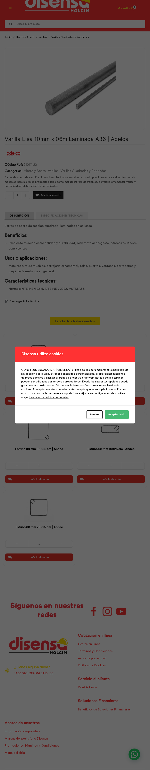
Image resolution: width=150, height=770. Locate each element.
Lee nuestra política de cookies (49, 397)
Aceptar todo (116, 414)
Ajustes (94, 414)
